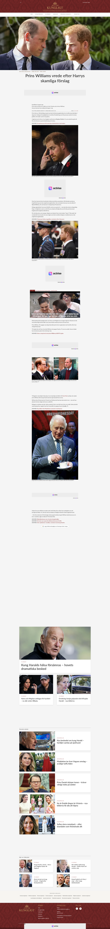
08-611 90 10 (60, 913)
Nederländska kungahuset (67, 895)
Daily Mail (64, 396)
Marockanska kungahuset (66, 898)
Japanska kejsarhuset (47, 898)
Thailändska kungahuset (56, 898)
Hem (32, 14)
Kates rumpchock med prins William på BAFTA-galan (50, 333)
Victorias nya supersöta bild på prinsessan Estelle (49, 521)
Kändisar (55, 14)
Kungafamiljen (39, 14)
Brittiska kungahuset (25, 71)
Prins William (35, 71)
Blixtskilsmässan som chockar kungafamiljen (48, 519)
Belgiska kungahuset (77, 895)
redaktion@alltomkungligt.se (63, 909)
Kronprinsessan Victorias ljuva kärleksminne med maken (51, 123)
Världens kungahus (65, 14)
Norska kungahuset (40, 895)
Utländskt (48, 14)
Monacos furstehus (76, 898)
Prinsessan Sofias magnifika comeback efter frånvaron (50, 219)
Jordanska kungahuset (86, 895)
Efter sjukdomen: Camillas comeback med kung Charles (51, 522)
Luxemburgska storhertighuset (36, 898)
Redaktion (76, 14)
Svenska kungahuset (23, 895)
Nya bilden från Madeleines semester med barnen (49, 408)
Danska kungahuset (49, 895)
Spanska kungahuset (57, 895)
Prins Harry (43, 71)
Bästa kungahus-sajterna (43, 918)
